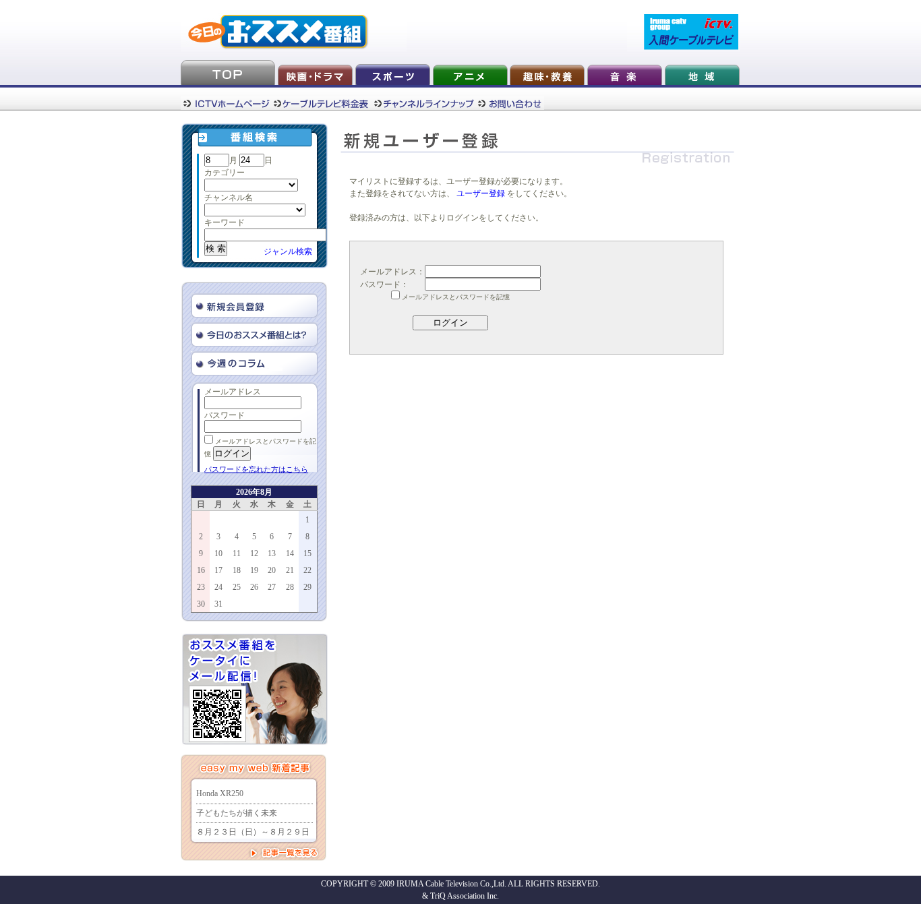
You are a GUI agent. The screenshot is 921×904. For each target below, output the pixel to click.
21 (290, 570)
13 (272, 553)
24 (218, 587)
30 (201, 604)
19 (254, 570)
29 (307, 587)
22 (307, 570)
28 (290, 587)
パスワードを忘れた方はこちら (256, 469)
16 (201, 570)
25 (237, 587)
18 (237, 570)
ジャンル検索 (288, 251)
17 (218, 570)
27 (272, 587)
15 (307, 553)
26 (254, 587)
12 (254, 553)
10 (218, 553)
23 (201, 587)
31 (218, 604)
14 (290, 553)
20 (272, 570)
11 (237, 553)
